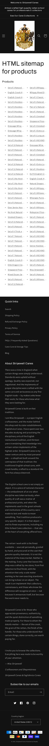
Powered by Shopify (32, 741)
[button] (3, 36)
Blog (7, 353)
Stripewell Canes (21, 741)
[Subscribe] (40, 692)
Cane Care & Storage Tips (16, 346)
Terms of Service (12, 334)
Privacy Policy (11, 328)
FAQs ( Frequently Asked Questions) (21, 340)
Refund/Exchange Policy (16, 321)
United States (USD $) (23, 722)
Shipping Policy (12, 315)
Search (8, 309)
